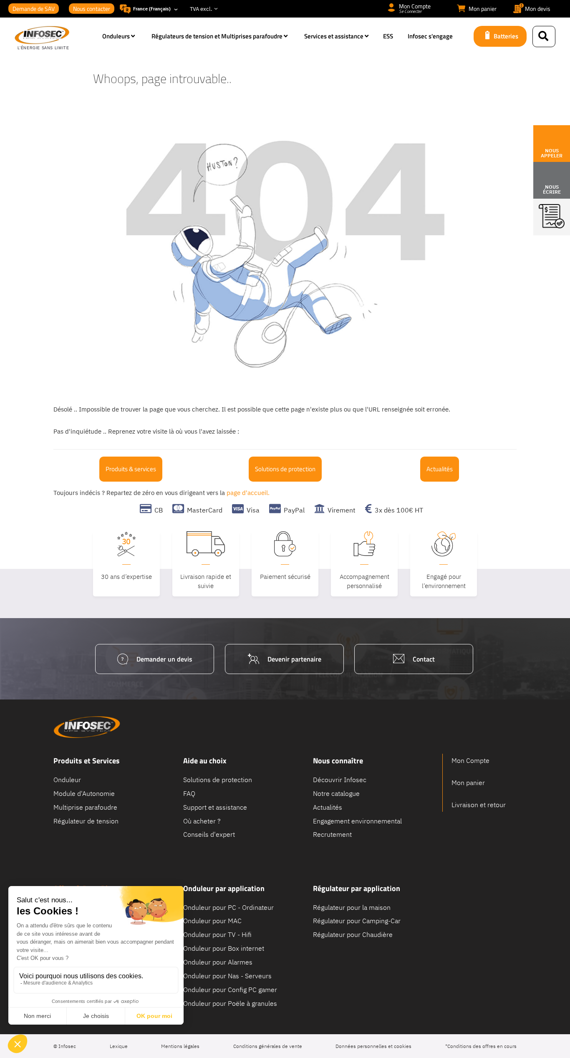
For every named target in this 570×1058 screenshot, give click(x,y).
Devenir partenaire (294, 659)
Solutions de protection (285, 469)
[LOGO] (54, 38)
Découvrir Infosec (339, 779)
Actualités (439, 469)
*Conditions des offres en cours (481, 1046)
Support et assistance (215, 807)
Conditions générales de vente (267, 1046)
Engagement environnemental (357, 820)
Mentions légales (180, 1046)
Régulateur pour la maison (352, 907)
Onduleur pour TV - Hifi (217, 934)
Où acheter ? (202, 820)
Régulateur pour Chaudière (353, 934)
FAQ (189, 793)
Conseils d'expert (209, 834)
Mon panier (468, 782)
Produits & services (131, 469)
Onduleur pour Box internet (223, 948)
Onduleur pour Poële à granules (230, 1003)
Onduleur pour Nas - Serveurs (227, 975)
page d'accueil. (248, 493)
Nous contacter (91, 8)
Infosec (86, 727)
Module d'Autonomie (84, 793)
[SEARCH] (543, 36)
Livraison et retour (478, 804)
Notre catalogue (336, 793)
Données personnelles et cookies (373, 1046)
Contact (424, 659)
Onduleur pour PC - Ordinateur (228, 907)
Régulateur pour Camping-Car (357, 921)
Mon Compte (470, 760)
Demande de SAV (34, 8)
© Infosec (64, 1046)
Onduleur (67, 779)
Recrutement (332, 834)
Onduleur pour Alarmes (217, 961)
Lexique (119, 1046)
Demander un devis (164, 659)
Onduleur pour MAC (212, 921)
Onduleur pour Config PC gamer (230, 989)
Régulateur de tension (86, 820)
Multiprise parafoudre (85, 807)
